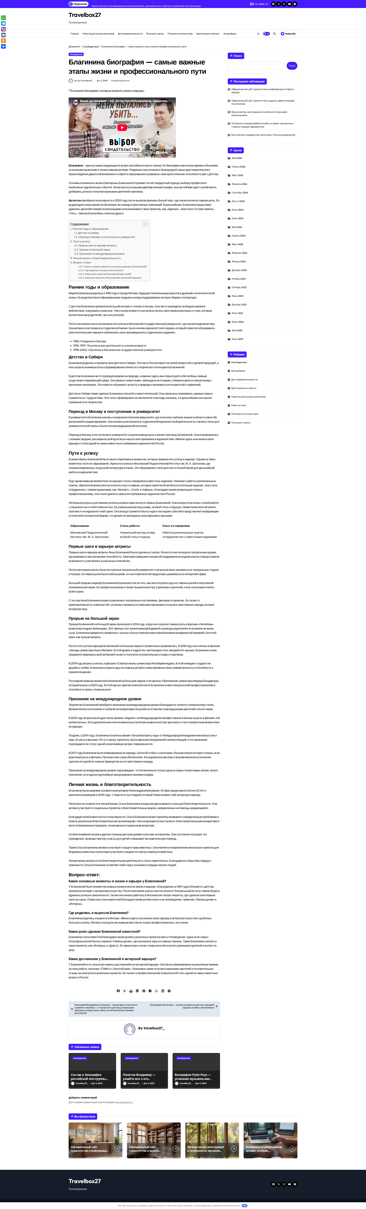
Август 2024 (238, 201)
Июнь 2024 (238, 218)
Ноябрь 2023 (239, 278)
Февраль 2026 (239, 184)
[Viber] (3, 29)
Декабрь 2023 (239, 270)
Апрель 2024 (239, 235)
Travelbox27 (85, 14)
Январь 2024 (239, 261)
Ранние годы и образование (91, 228)
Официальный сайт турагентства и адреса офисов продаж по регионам (263, 102)
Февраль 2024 (239, 252)
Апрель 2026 (238, 166)
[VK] (3, 35)
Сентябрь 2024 (240, 192)
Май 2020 (237, 330)
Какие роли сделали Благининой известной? (108, 274)
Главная (74, 33)
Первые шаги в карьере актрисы (97, 245)
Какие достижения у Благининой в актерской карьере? (113, 277)
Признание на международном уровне (102, 253)
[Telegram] (3, 23)
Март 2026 (237, 175)
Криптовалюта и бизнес (208, 33)
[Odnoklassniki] (3, 41)
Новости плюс (238, 405)
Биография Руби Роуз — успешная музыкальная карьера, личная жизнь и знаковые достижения (193, 1081)
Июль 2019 (237, 339)
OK (244, 1205)
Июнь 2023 (238, 295)
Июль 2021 (237, 313)
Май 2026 (237, 158)
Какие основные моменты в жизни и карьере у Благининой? (115, 266)
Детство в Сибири (88, 232)
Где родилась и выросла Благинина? (104, 270)
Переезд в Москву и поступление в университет (106, 237)
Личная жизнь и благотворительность (97, 258)
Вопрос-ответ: (82, 262)
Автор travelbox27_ (83, 80)
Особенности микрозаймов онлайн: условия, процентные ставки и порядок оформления (262, 125)
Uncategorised (76, 54)
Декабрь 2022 (239, 304)
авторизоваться (124, 1102)
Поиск (238, 56)
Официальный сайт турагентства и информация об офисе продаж (262, 91)
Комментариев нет (120, 80)
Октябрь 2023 (239, 287)
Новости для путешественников (98, 33)
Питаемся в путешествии (180, 33)
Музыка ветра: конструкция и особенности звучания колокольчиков (259, 114)
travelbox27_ (154, 1028)
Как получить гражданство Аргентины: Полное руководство (263, 134)
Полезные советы (155, 33)
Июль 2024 (238, 209)
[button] (143, 224)
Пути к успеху (81, 241)
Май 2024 (237, 227)
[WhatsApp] (3, 18)
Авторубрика (229, 33)
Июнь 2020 (238, 321)
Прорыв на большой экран (94, 249)
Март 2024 (237, 244)
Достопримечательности (130, 33)
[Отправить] (3, 46)
